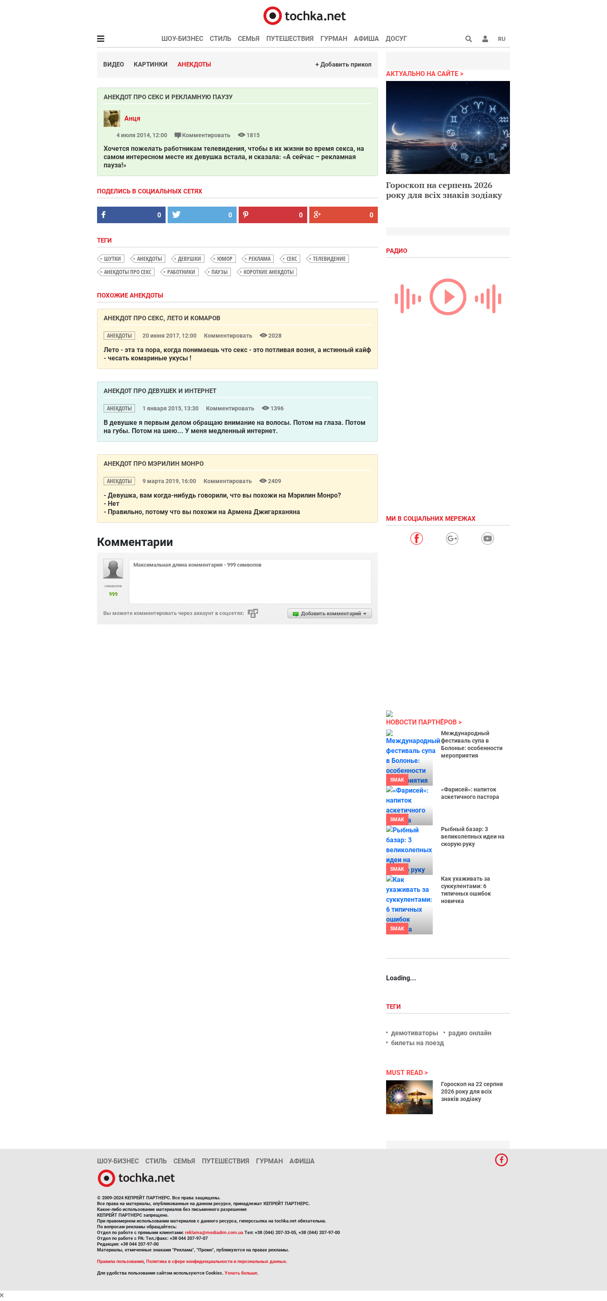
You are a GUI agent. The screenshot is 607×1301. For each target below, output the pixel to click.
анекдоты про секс (127, 272)
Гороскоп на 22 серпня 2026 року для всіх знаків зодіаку (472, 1091)
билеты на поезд (417, 1043)
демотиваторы (414, 1033)
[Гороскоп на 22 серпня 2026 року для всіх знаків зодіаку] (409, 1097)
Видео (113, 64)
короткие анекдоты (269, 272)
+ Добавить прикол (343, 64)
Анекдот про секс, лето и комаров (162, 318)
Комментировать (206, 135)
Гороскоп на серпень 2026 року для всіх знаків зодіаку (444, 189)
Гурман (333, 39)
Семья (249, 39)
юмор (224, 258)
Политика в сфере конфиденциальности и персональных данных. (216, 1261)
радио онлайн (469, 1033)
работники (181, 272)
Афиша (366, 39)
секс (292, 258)
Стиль (220, 39)
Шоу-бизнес (182, 39)
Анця (132, 118)
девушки (189, 258)
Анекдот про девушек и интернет (160, 391)
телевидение (329, 258)
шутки (112, 258)
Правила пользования (120, 1261)
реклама (259, 258)
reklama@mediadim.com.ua (214, 1232)
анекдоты (149, 258)
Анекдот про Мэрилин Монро (154, 463)
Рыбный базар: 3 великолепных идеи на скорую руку (473, 836)
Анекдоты (194, 64)
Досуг (396, 39)
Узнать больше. (241, 1273)
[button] (485, 38)
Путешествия (290, 39)
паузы (219, 272)
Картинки (151, 64)
